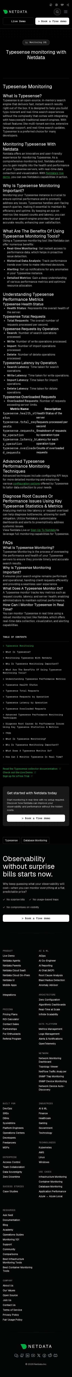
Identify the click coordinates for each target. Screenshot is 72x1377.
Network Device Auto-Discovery (51, 1088)
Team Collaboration (14, 1167)
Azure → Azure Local (50, 1196)
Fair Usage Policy (13, 1319)
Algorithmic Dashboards (52, 1004)
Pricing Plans (10, 1014)
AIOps (42, 955)
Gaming (43, 1123)
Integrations (9, 994)
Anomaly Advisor (48, 985)
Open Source (10, 1295)
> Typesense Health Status (20, 684)
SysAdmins (9, 1123)
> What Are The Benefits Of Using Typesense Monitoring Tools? (33, 671)
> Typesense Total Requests (21, 690)
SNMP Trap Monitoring (51, 1076)
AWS (41, 1152)
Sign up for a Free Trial (16, 776)
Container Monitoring (50, 1181)
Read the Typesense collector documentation (30, 768)
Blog (5, 1224)
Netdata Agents (11, 960)
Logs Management (49, 1033)
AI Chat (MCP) (46, 970)
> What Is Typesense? (17, 651)
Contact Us (9, 1305)
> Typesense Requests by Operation (26, 696)
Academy (8, 1229)
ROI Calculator (11, 1019)
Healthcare (45, 1118)
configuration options (26, 483)
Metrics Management (50, 1029)
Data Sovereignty (12, 1171)
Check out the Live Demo (18, 772)
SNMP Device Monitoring (53, 1081)
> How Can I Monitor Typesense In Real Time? (33, 756)
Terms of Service (12, 1309)
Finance (43, 1113)
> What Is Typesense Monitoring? (24, 738)
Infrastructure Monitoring (53, 1176)
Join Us (7, 1300)
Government (45, 1128)
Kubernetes (45, 1147)
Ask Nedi (8, 1215)
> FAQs (7, 732)
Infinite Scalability (48, 1014)
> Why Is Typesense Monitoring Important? (31, 663)
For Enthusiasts (12, 1033)
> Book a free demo (52, 21)
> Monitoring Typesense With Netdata (27, 657)
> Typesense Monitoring (18, 645)
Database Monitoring (35, 840)
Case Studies (10, 1191)
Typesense (11, 840)
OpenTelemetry (47, 1043)
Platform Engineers (13, 1128)
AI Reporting (45, 965)
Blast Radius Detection (52, 980)
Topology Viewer (48, 1066)
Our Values (9, 1290)
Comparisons (10, 1254)
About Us (8, 1285)
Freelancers (9, 1142)
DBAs (6, 1118)
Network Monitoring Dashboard (50, 1060)
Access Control (11, 1162)
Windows (44, 1162)
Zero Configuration (49, 999)
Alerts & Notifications (51, 1038)
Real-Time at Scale (49, 1009)
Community (9, 1249)
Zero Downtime (11, 1176)
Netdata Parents (12, 965)
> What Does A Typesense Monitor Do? (27, 750)
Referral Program (12, 1038)
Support (7, 1244)
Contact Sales (11, 1024)
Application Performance (52, 1191)
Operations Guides (13, 1234)
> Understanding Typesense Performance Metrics (34, 678)
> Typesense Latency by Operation (25, 702)
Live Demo (18, 21)
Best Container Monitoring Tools (17, 1269)
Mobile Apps (10, 985)
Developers (9, 1137)
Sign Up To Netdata (43, 530)
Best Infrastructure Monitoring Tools (13, 1260)
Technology (45, 1132)
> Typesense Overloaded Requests (24, 708)
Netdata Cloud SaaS (14, 970)
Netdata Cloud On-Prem (16, 975)
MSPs (6, 1147)
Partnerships (10, 1029)
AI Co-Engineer (47, 960)
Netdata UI (9, 980)
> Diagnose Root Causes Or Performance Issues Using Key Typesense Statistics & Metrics (34, 725)
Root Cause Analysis (51, 975)
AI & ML (43, 1108)
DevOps (7, 1108)
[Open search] (57, 11)
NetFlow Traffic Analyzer (52, 1071)
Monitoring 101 (11, 1239)
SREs (6, 1113)
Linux (42, 1157)
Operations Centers (14, 1132)
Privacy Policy (11, 1314)
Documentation (11, 1220)
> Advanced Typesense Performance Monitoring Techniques (33, 716)
